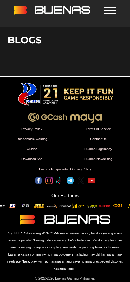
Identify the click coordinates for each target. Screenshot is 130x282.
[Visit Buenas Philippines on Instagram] (49, 181)
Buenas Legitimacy (98, 149)
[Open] (110, 10)
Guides (32, 149)
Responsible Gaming (32, 139)
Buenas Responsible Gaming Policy (65, 169)
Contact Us (98, 139)
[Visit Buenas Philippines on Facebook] (38, 181)
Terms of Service (98, 129)
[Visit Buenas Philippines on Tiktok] (59, 181)
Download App (31, 159)
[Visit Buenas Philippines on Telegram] (70, 181)
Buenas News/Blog (98, 159)
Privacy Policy (31, 129)
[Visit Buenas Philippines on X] (81, 181)
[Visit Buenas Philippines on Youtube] (91, 181)
